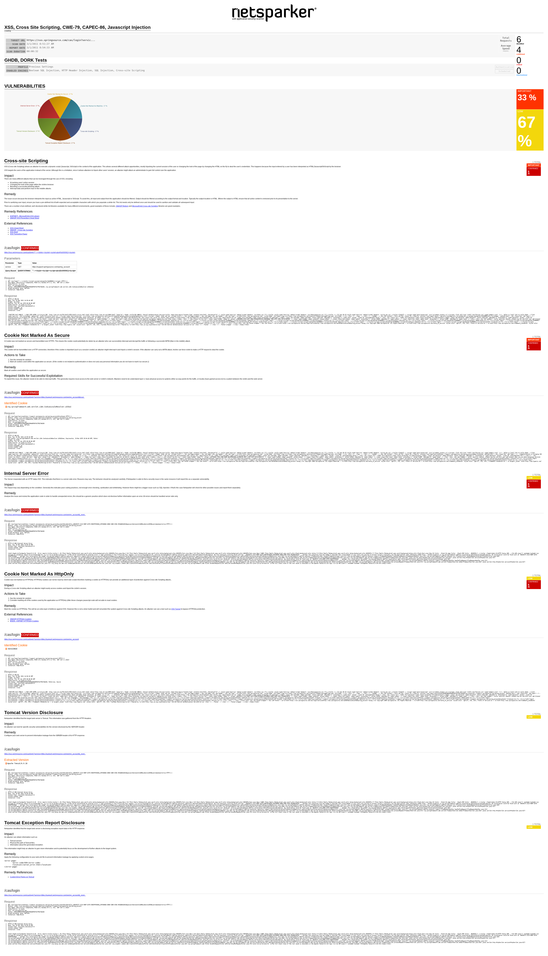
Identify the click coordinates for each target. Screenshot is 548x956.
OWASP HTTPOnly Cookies (21, 619)
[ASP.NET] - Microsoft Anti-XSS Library (24, 216)
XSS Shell (14, 232)
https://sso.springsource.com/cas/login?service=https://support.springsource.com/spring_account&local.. (44, 397)
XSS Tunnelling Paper (18, 234)
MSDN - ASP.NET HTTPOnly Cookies (24, 621)
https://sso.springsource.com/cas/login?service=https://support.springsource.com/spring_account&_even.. (45, 515)
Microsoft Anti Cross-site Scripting (145, 206)
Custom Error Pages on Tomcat (22, 877)
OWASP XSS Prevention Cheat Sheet (24, 218)
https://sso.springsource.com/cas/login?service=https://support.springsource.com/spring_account (41, 639)
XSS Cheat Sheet (17, 228)
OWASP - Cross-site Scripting (21, 230)
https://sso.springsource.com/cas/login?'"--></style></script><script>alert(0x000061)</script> (39, 252)
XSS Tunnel (176, 609)
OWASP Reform (122, 206)
